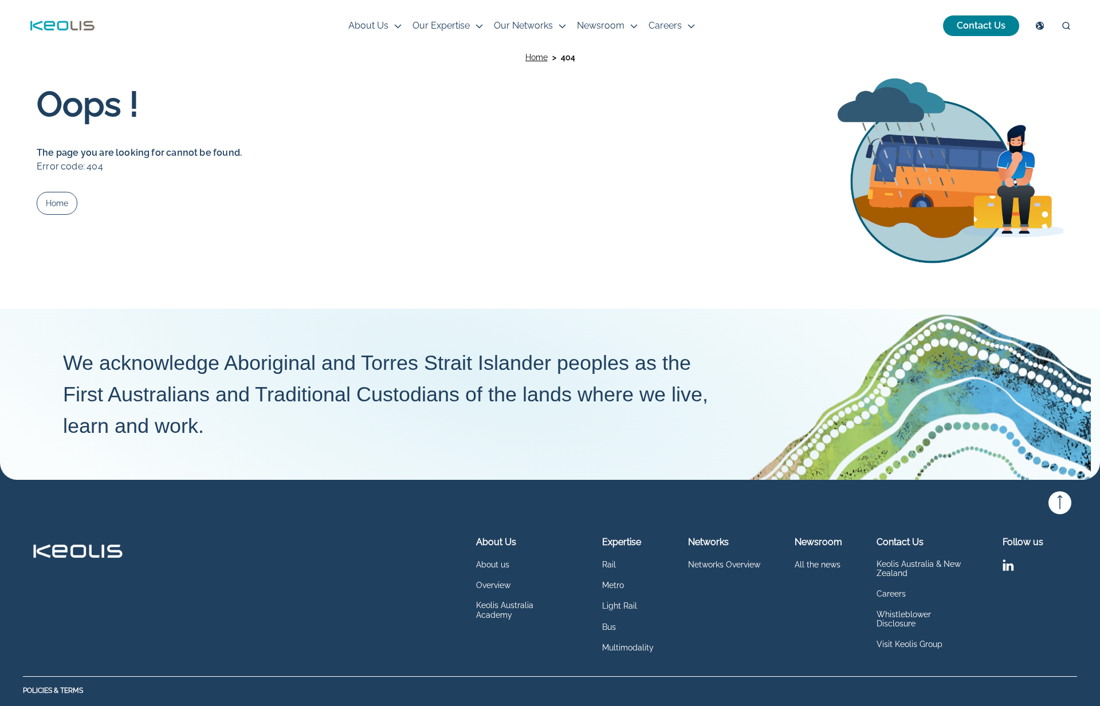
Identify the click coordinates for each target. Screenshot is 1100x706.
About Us (368, 25)
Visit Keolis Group (909, 644)
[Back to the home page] (62, 25)
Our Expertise (441, 25)
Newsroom (600, 25)
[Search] (1066, 26)
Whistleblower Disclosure (904, 619)
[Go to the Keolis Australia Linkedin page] (1008, 567)
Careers (665, 25)
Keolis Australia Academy (504, 610)
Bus (609, 627)
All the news (817, 564)
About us (492, 564)
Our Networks (523, 25)
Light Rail (619, 605)
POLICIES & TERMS (53, 691)
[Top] (1059, 502)
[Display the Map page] (1040, 26)
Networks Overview (724, 564)
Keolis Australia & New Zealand (919, 568)
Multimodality (628, 647)
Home (536, 57)
